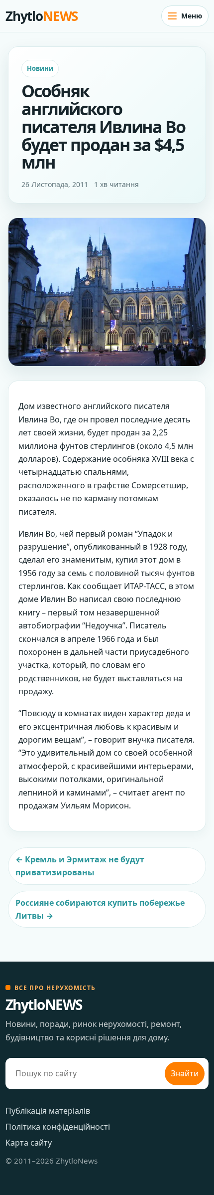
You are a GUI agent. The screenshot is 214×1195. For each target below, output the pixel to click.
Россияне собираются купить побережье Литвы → (100, 909)
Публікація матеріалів (47, 1110)
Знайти (185, 1073)
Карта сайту (28, 1142)
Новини (40, 68)
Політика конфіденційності (57, 1126)
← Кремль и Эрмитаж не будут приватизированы (79, 866)
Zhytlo (41, 16)
